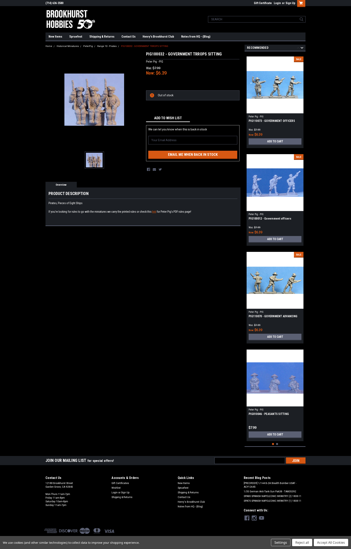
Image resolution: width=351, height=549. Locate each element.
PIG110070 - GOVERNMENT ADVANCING (273, 316)
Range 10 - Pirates (107, 46)
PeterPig (88, 46)
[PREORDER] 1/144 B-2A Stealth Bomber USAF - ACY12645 (270, 485)
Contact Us (128, 36)
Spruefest (75, 36)
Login (277, 3)
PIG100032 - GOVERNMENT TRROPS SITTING (144, 46)
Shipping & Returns (101, 36)
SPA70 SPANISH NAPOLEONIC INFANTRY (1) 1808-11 (272, 500)
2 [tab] (277, 444)
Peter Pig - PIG (256, 116)
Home (49, 46)
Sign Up (290, 3)
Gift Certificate (263, 3)
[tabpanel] (275, 100)
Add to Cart (275, 141)
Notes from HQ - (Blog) (195, 36)
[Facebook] (148, 169)
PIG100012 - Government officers (270, 218)
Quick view (275, 110)
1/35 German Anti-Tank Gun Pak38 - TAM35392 (270, 491)
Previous (298, 48)
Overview (61, 184)
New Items (55, 36)
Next (301, 48)
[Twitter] (160, 169)
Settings (280, 542)
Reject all (302, 542)
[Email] (154, 169)
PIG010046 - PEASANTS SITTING (269, 414)
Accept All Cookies (331, 542)
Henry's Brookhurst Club (158, 36)
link (154, 211)
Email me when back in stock (193, 154)
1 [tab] (273, 444)
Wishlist (116, 487)
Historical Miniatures (68, 46)
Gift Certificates (120, 483)
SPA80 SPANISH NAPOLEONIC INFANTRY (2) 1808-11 (272, 496)
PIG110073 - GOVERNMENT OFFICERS (272, 120)
